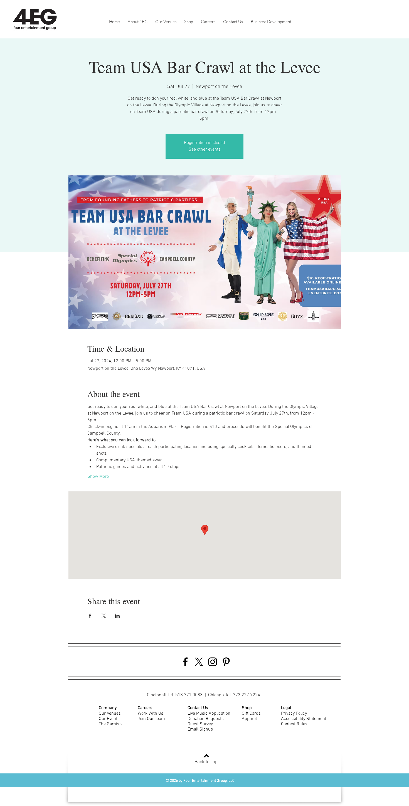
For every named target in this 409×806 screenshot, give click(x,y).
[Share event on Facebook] (90, 616)
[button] (137, 19)
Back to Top (206, 762)
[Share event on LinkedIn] (117, 616)
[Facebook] (185, 662)
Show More (98, 476)
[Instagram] (212, 662)
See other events (205, 149)
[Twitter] (199, 662)
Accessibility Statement (303, 719)
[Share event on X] (103, 616)
